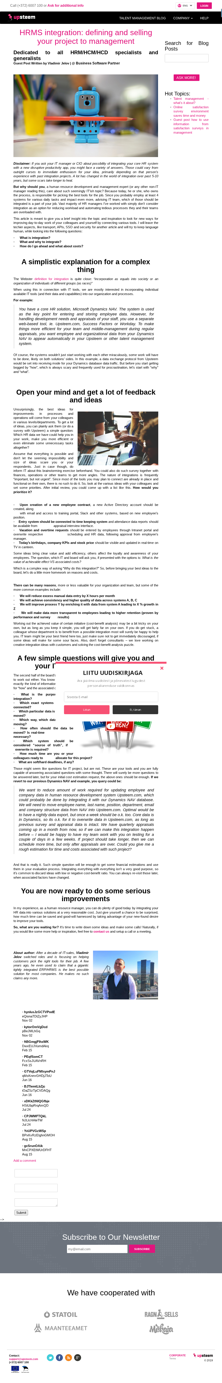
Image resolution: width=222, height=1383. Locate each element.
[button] (112, 672)
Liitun (86, 710)
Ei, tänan (135, 710)
